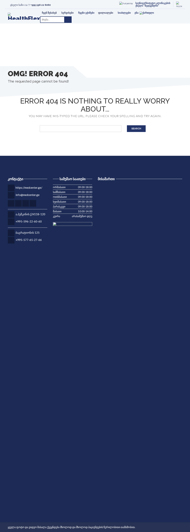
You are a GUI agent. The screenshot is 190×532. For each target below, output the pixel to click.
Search (136, 128)
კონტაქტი (25, 11)
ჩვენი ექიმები (86, 12)
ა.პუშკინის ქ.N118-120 (30, 214)
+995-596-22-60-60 (29, 221)
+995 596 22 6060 (40, 5)
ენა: (137, 12)
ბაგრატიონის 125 (28, 232)
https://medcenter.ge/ (29, 187)
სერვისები (67, 12)
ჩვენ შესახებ (49, 12)
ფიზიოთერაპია (28, 11)
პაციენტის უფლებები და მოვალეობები (157, 11)
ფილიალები (105, 12)
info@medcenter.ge (28, 194)
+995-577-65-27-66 (29, 239)
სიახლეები (124, 12)
